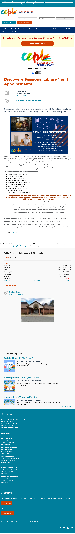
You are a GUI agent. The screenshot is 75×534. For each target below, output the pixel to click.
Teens (13, 232)
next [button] (68, 280)
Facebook (13, 31)
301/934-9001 (5, 444)
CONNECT (66, 28)
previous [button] (7, 280)
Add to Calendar (21, 95)
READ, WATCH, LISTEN (16, 28)
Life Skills (28, 235)
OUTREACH (56, 28)
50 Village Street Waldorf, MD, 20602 (16, 293)
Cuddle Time (18, 358)
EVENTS (46, 28)
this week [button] (37, 280)
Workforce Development (18, 235)
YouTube (19, 31)
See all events (66, 406)
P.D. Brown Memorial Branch (28, 101)
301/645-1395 (5, 473)
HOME (4, 28)
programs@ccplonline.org (16, 246)
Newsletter (25, 22)
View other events (37, 43)
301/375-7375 (5, 463)
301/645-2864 (6, 453)
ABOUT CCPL (6, 31)
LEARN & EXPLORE (34, 28)
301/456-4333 (5, 482)
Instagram (16, 31)
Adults (17, 232)
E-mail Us (7, 503)
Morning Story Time (22, 377)
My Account (10, 22)
